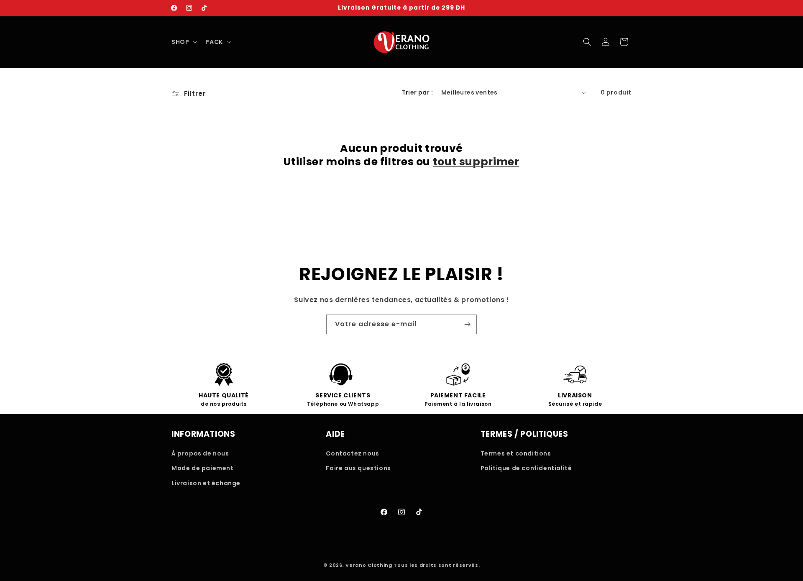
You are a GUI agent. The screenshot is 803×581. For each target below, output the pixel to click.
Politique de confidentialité (526, 468)
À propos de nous (200, 453)
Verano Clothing (368, 565)
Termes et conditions (516, 453)
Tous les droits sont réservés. (437, 565)
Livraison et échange (205, 483)
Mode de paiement (202, 468)
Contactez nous (352, 453)
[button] (183, 42)
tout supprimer (476, 162)
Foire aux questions (358, 468)
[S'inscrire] (467, 324)
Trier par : (417, 92)
